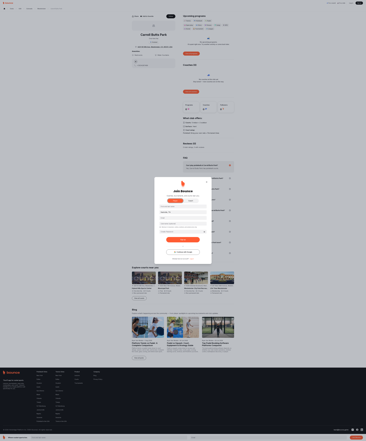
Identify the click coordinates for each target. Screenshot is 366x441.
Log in (192, 259)
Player (175, 201)
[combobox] (183, 212)
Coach (190, 201)
